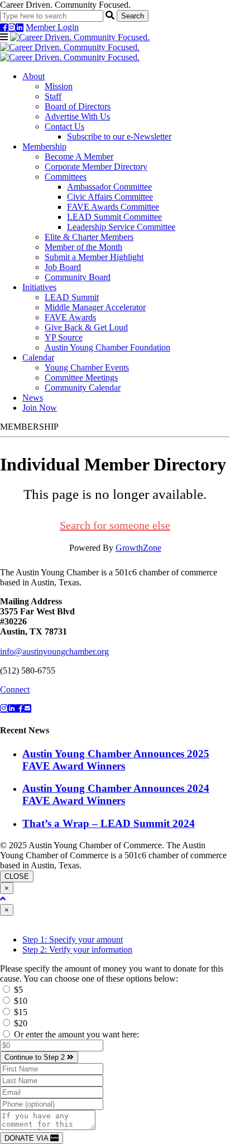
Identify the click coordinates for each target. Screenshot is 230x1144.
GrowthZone (138, 547)
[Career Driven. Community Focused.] (75, 47)
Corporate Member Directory (96, 166)
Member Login (52, 27)
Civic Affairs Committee (110, 196)
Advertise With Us (77, 116)
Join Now (39, 407)
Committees (66, 176)
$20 (19, 1023)
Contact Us (64, 126)
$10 (19, 1001)
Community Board (78, 277)
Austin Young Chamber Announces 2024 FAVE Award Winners (115, 794)
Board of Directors (78, 106)
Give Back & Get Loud (86, 327)
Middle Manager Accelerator (95, 307)
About (33, 76)
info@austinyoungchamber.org (54, 651)
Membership (44, 146)
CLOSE (16, 876)
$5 (17, 989)
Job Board (63, 267)
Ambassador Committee (109, 186)
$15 (19, 1012)
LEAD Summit (72, 297)
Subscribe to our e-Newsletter (119, 136)
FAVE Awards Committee (113, 207)
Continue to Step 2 (35, 1057)
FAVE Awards (70, 317)
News (32, 397)
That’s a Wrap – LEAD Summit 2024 (108, 823)
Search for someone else (115, 525)
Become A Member (79, 156)
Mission (59, 86)
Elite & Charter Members (89, 237)
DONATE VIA (27, 1138)
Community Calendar (83, 387)
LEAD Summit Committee (114, 217)
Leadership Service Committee (121, 227)
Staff (53, 96)
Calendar (38, 357)
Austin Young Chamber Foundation (107, 347)
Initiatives (39, 287)
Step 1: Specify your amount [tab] (72, 939)
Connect (15, 689)
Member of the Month (83, 247)
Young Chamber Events (87, 367)
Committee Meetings (81, 377)
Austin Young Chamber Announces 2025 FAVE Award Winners (115, 760)
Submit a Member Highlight (94, 257)
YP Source (64, 337)
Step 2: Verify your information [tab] (77, 949)
